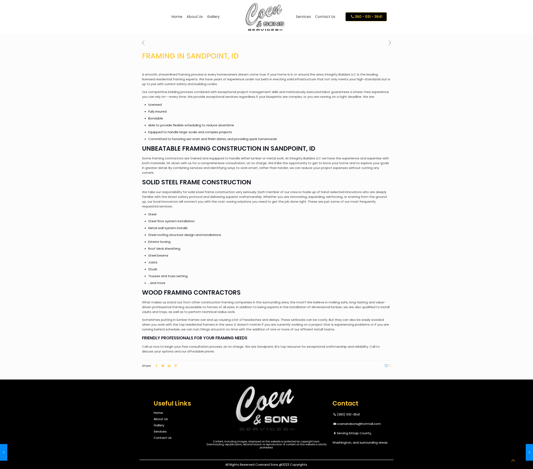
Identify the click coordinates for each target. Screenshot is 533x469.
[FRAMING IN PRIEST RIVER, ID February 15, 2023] (12, 452)
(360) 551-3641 (348, 414)
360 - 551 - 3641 (368, 16)
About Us (161, 419)
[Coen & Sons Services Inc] (265, 16)
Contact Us (163, 438)
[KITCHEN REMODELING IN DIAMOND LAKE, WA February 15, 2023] (521, 452)
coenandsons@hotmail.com (359, 424)
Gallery (159, 425)
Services (160, 431)
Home (158, 413)
